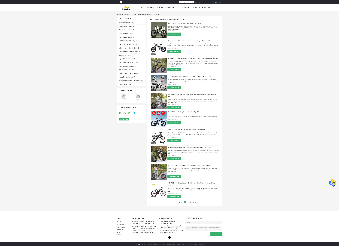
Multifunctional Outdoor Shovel (128, 52)
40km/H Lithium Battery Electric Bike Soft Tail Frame (184, 23)
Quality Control (183, 7)
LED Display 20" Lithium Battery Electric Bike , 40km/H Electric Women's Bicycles (192, 58)
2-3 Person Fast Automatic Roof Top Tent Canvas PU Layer (170, 222)
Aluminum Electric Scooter (127, 62)
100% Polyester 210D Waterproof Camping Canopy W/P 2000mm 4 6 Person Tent (143, 232)
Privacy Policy (139, 244)
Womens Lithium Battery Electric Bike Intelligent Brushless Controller (189, 147)
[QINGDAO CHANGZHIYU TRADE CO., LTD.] (126, 7)
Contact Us (196, 7)
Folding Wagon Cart (125, 84)
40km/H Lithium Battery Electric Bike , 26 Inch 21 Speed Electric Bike (189, 41)
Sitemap (119, 234)
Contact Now (174, 34)
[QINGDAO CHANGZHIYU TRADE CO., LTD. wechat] (130, 113)
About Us (160, 7)
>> (193, 202)
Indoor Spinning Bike (125, 70)
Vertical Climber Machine (126, 66)
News (204, 7)
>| (195, 202)
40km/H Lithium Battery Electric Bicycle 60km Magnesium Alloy (187, 130)
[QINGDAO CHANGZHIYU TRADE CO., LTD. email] (121, 113)
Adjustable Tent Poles (126, 59)
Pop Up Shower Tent (125, 30)
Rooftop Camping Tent (126, 26)
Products (150, 7)
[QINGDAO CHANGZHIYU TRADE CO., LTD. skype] (135, 113)
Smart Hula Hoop (124, 33)
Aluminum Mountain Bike (126, 41)
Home (143, 7)
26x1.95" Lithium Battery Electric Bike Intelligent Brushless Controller (189, 112)
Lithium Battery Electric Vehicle (129, 73)
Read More (176, 29)
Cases (210, 7)
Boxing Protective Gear (126, 77)
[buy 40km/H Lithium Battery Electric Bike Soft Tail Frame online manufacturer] (159, 30)
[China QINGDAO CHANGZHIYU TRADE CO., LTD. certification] (124, 97)
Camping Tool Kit (124, 55)
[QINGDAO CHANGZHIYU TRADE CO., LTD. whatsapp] (125, 113)
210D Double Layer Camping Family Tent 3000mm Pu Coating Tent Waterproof (144, 227)
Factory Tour (170, 7)
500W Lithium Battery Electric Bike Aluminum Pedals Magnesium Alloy (189, 165)
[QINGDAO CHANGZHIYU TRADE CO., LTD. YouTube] (120, 2)
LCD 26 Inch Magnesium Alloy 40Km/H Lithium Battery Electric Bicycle (189, 76)
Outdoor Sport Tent (125, 23)
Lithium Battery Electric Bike (128, 48)
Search (197, 2)
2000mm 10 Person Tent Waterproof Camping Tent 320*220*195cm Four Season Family (143, 223)
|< (179, 202)
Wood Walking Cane (125, 37)
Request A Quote (209, 2)
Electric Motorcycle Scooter (128, 44)
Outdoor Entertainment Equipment (129, 80)
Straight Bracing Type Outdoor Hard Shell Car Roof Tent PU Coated (171, 231)
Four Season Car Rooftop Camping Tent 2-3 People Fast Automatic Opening (171, 226)
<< (182, 202)
